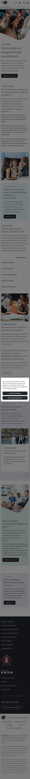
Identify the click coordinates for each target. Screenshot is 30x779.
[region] (15, 389)
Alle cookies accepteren (15, 397)
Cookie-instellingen (15, 393)
